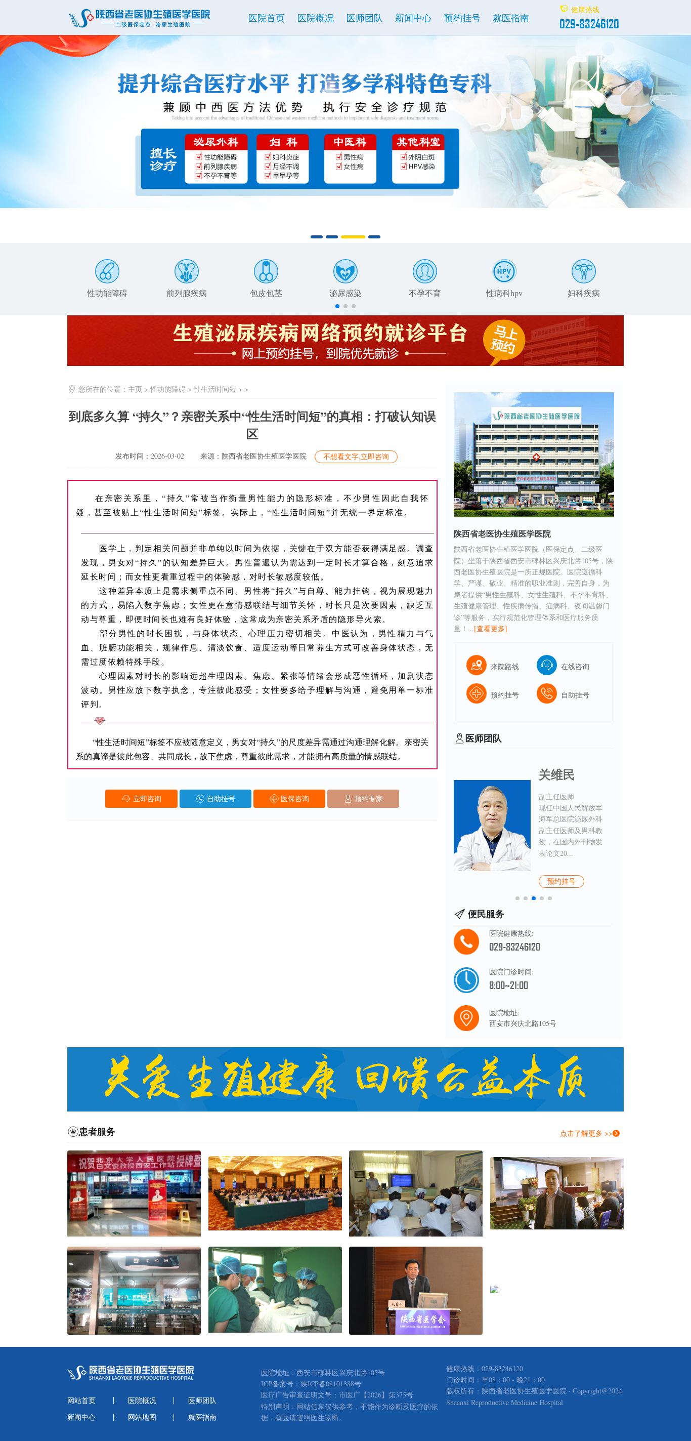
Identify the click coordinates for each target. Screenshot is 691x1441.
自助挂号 (220, 798)
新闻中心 (413, 18)
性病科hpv (504, 292)
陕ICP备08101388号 (330, 1383)
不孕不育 (425, 292)
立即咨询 (146, 798)
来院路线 (505, 666)
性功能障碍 (107, 292)
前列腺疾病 (186, 292)
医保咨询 (294, 798)
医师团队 (365, 18)
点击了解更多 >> (586, 1133)
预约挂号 (462, 18)
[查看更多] (490, 628)
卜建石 (557, 774)
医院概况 (315, 18)
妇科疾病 (584, 292)
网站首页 (81, 1400)
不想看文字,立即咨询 (356, 456)
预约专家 (368, 798)
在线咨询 (575, 666)
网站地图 (142, 1417)
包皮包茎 (266, 292)
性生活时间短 (215, 389)
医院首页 (266, 18)
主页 (135, 389)
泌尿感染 (345, 292)
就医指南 (511, 18)
